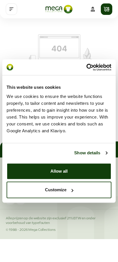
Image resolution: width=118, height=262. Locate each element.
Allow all (59, 171)
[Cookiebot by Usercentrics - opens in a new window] (86, 67)
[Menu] (11, 9)
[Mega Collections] (59, 9)
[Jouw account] (93, 9)
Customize (55, 189)
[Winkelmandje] (106, 9)
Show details (87, 152)
